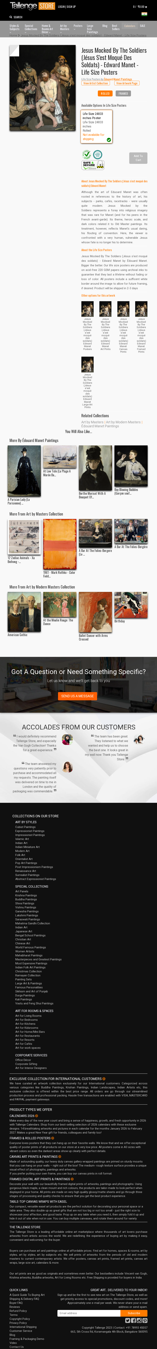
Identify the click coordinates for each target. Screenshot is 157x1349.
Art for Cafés (23, 1044)
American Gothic (17, 635)
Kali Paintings (23, 999)
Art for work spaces (28, 1048)
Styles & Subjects (14, 27)
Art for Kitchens (25, 1024)
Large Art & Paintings (28, 983)
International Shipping (23, 1327)
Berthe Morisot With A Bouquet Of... (92, 495)
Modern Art (22, 851)
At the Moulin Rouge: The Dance (58, 622)
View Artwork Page (126, 83)
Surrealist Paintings (27, 875)
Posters (78, 25)
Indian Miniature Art (27, 847)
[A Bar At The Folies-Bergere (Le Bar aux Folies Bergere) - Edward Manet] (95, 533)
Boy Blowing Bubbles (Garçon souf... (126, 491)
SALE (142, 25)
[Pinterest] (144, 1321)
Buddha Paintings (26, 899)
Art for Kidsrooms (26, 1028)
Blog (104, 25)
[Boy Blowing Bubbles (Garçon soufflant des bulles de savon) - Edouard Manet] (131, 465)
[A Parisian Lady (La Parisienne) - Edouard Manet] (24, 470)
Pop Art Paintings (26, 863)
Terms (14, 1315)
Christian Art (23, 939)
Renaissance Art (25, 871)
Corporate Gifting (26, 1064)
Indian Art (21, 843)
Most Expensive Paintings (31, 963)
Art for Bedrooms (26, 1020)
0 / (138, 6)
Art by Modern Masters (123, 422)
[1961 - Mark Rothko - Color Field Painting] (59, 544)
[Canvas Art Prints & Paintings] (59, 1156)
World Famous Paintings (30, 947)
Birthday (119, 621)
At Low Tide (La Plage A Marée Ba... (57, 473)
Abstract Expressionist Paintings (35, 879)
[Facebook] (133, 1321)
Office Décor (23, 1060)
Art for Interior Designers (31, 1068)
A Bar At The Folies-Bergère (130, 547)
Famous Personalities (29, 987)
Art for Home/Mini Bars (30, 1032)
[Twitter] (127, 1321)
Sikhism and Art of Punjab (31, 991)
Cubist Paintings (25, 827)
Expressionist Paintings (29, 831)
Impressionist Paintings (30, 835)
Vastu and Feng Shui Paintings (34, 1003)
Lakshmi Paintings (26, 915)
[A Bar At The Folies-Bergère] (131, 531)
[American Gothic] (24, 612)
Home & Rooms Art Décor (47, 28)
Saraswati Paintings (27, 919)
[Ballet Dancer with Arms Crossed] (95, 612)
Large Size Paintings (92, 28)
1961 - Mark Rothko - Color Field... (59, 574)
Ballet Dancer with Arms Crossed (93, 637)
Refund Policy (18, 1311)
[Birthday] (131, 605)
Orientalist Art (24, 859)
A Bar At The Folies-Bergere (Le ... (95, 552)
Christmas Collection (28, 971)
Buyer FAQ (16, 1303)
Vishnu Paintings (25, 907)
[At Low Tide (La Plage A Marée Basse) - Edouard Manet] (59, 456)
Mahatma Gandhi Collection (32, 923)
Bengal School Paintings (30, 935)
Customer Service (21, 1331)
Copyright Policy (20, 1319)
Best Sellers (115, 27)
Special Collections (31, 27)
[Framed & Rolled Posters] (52, 1138)
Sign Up (71, 6)
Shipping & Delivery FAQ (24, 1299)
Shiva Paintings (24, 903)
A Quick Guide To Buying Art (27, 1295)
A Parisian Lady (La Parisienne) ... (19, 501)
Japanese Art (23, 931)
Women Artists (24, 951)
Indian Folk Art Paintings (30, 967)
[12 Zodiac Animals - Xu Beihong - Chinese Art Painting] (24, 537)
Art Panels (21, 891)
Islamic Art (22, 839)
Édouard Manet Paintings (100, 426)
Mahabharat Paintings (29, 955)
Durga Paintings (25, 995)
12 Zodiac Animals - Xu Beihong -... (21, 559)
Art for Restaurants (27, 1036)
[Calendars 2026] (36, 1115)
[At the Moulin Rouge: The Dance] (59, 604)
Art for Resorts (24, 1040)
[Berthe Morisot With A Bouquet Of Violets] (95, 467)
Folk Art (20, 855)
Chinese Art (22, 943)
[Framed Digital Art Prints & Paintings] (72, 1179)
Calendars (129, 26)
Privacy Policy (18, 1323)
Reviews (15, 1307)
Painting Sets (23, 979)
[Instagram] (139, 1321)
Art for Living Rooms (28, 1016)
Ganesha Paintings (27, 911)
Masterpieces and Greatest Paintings (38, 959)
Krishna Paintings (26, 895)
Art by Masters (64, 27)
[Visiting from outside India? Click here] (103, 1079)
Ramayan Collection (27, 975)
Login (61, 6)
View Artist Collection (95, 83)
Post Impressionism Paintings (34, 867)
